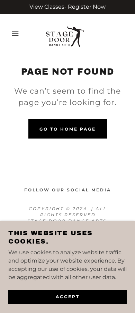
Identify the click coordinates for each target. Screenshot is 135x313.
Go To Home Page (67, 129)
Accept (68, 296)
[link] (67, 33)
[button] (10, 33)
